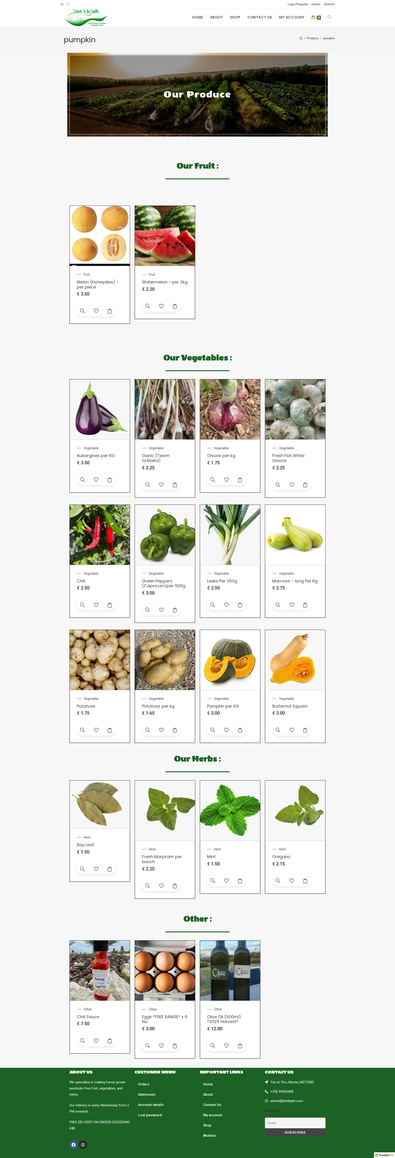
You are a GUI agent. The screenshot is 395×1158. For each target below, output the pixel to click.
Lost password (150, 1115)
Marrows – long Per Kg (295, 581)
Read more (175, 1045)
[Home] (300, 38)
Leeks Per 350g (222, 581)
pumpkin (329, 38)
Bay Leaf (85, 845)
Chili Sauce (88, 1017)
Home (208, 1084)
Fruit (87, 274)
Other (88, 1009)
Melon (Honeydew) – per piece (98, 284)
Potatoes (86, 706)
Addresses (146, 1094)
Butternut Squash (290, 706)
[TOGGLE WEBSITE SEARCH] (329, 17)
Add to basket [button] (110, 310)
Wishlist (329, 4)
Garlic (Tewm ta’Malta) (156, 458)
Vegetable (91, 448)
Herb (87, 837)
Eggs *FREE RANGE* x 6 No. (164, 1019)
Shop (207, 1125)
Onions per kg (221, 455)
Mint (211, 856)
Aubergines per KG (96, 455)
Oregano (281, 856)
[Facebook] (73, 1145)
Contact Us (212, 1105)
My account (212, 1115)
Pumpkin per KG (223, 706)
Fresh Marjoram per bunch (162, 859)
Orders (315, 4)
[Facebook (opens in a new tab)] (62, 4)
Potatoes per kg (158, 706)
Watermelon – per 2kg (164, 282)
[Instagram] (83, 1145)
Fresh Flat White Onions (288, 458)
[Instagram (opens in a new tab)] (67, 4)
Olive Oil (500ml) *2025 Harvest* (224, 1019)
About (208, 1094)
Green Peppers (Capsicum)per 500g (163, 583)
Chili (81, 581)
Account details (151, 1105)
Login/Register (298, 4)
